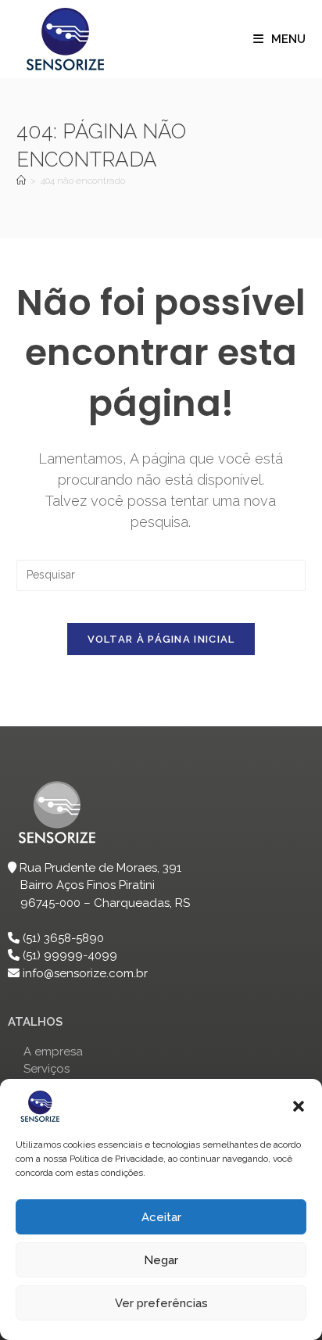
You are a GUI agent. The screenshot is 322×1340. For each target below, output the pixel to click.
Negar (161, 1260)
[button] (298, 1106)
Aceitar (161, 1217)
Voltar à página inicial (161, 639)
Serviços (46, 1069)
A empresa (53, 1051)
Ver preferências (161, 1303)
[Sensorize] (21, 180)
